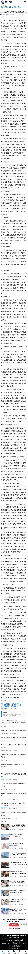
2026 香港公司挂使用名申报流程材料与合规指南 (17, 720)
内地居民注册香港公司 (7, 705)
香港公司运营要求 (5, 703)
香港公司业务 (17, 6)
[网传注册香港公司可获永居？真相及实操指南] (2, 2)
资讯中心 (11, 6)
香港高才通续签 (5, 707)
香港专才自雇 (15, 703)
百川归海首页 (4, 6)
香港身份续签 (4, 708)
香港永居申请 (14, 707)
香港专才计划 (17, 705)
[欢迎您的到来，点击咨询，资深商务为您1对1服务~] (14, 14)
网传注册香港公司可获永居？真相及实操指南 (11, 7)
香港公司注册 (12, 708)
